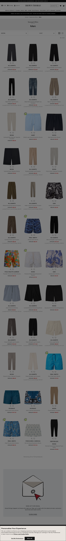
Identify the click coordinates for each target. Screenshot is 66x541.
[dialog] (33, 533)
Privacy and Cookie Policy (21, 534)
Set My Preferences (17, 538)
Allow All (29, 538)
